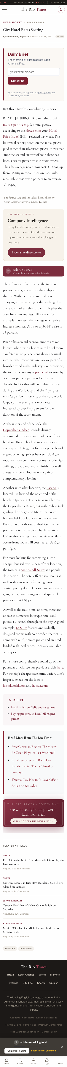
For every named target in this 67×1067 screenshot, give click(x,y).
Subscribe (17, 80)
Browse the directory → (26, 252)
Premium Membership (50, 1025)
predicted (41, 372)
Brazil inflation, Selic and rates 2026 (33, 707)
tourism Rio (26, 948)
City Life (28, 983)
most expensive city (16, 124)
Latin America (26, 974)
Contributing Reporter (17, 36)
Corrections (29, 1025)
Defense (13, 983)
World (42, 974)
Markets (55, 974)
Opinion (53, 983)
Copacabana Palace (16, 430)
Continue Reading (16, 1051)
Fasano (51, 488)
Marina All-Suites (33, 570)
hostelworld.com (14, 685)
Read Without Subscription (24, 1031)
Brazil (10, 974)
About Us (15, 1017)
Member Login (49, 1031)
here (60, 667)
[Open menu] (4, 9)
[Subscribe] (61, 9)
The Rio (34, 9)
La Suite (21, 628)
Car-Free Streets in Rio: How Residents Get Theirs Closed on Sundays (33, 766)
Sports (41, 983)
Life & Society (12, 22)
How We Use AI (13, 1025)
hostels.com (40, 685)
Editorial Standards (46, 1017)
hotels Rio (10, 948)
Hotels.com (33, 130)
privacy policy (44, 92)
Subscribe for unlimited (43, 1050)
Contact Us (28, 1017)
